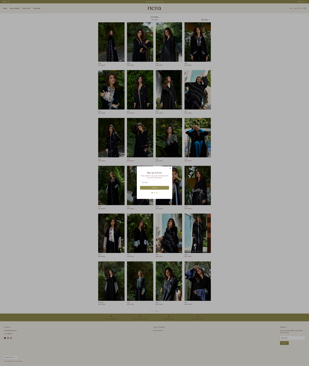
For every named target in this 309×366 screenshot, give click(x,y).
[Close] (170, 168)
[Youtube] (152, 192)
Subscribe (154, 188)
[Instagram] (154, 192)
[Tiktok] (157, 192)
